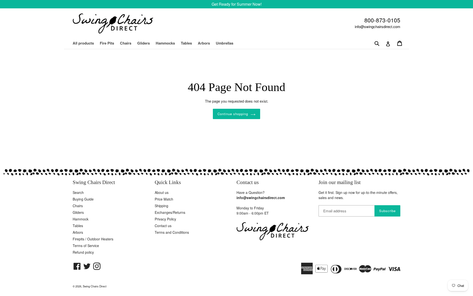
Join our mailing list (340, 182)
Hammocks (165, 43)
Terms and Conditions (172, 232)
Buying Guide (83, 199)
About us (162, 192)
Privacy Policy (165, 219)
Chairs (128, 43)
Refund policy (83, 252)
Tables (186, 43)
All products (83, 43)
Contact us (163, 225)
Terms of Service (86, 245)
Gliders (143, 43)
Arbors (204, 43)
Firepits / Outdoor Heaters (93, 238)
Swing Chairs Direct (94, 286)
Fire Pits (107, 43)
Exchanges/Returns (170, 212)
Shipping (161, 205)
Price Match (164, 199)
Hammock (80, 219)
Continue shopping (233, 113)
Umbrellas (224, 43)
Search (78, 192)
